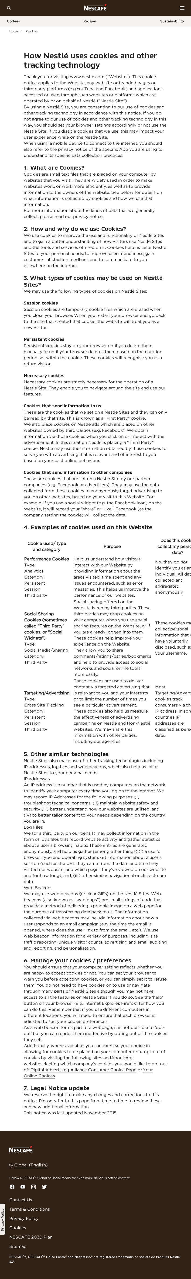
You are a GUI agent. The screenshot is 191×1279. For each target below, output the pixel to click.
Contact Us (20, 1199)
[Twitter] (44, 1187)
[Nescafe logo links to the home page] (21, 1148)
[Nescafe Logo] (95, 8)
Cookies (17, 1227)
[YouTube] (23, 1187)
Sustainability (172, 21)
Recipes (90, 21)
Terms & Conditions (29, 1209)
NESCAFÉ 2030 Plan (30, 1237)
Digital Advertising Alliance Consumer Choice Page (83, 1069)
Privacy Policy (24, 1218)
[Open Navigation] (182, 8)
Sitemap (18, 1246)
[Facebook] (12, 1187)
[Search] (9, 8)
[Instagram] (33, 1187)
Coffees (13, 21)
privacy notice (88, 216)
